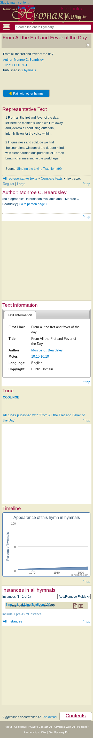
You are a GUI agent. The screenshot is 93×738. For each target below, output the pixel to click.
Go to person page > (33, 204)
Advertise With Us (64, 726)
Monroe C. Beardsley (47, 350)
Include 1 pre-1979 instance (22, 614)
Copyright (20, 726)
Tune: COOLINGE (15, 65)
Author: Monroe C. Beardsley (23, 60)
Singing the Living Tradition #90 (39, 169)
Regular (8, 184)
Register (81, 17)
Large (21, 184)
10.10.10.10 (40, 356)
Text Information (20, 315)
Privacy (32, 726)
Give (44, 732)
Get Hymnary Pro (59, 732)
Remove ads (12, 9)
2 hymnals (28, 70)
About (8, 726)
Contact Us (45, 726)
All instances (12, 621)
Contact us (49, 717)
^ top (86, 184)
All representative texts (20, 178)
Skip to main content (14, 2)
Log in (64, 17)
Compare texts (52, 178)
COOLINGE (11, 397)
